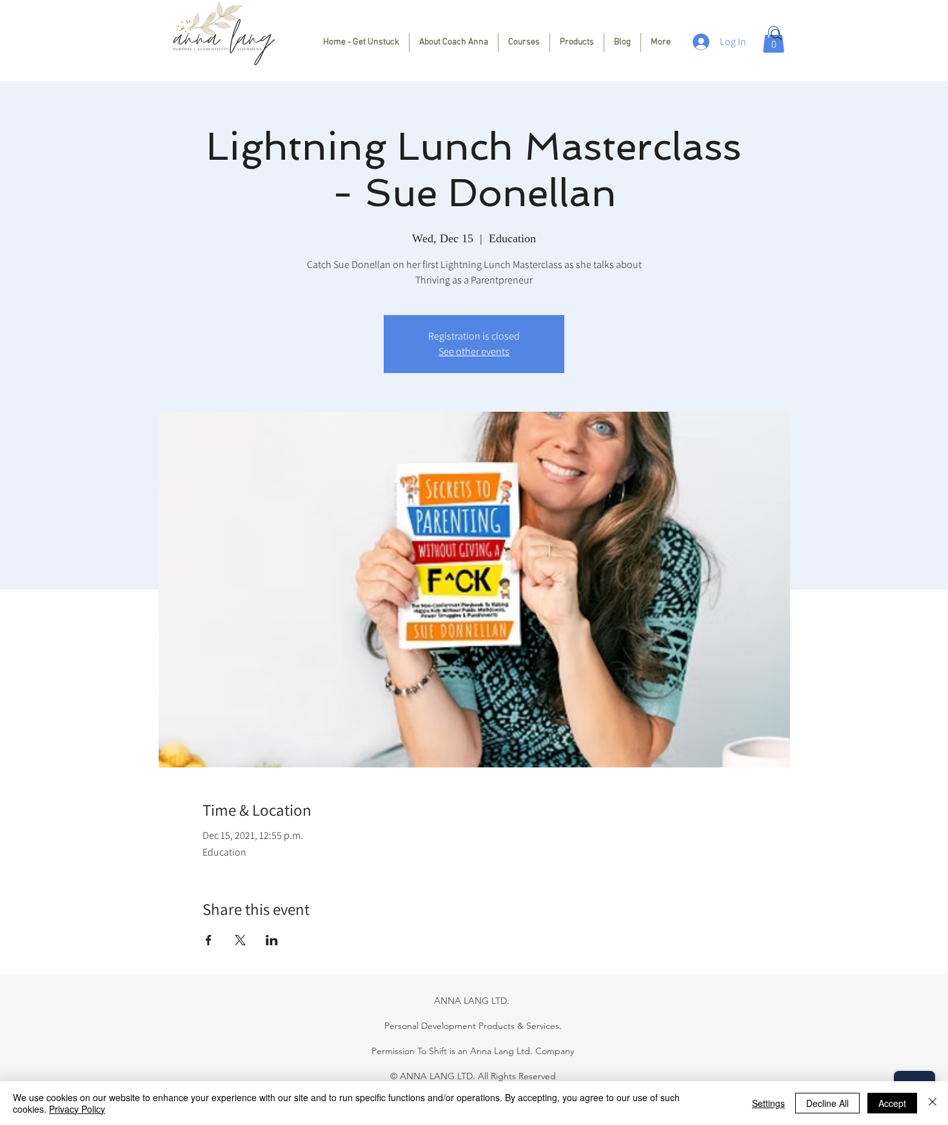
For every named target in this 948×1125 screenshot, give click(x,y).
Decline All (827, 1103)
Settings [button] (768, 1103)
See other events (474, 351)
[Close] (932, 1103)
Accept (892, 1103)
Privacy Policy (77, 1108)
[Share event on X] (240, 940)
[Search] (776, 34)
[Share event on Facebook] (208, 940)
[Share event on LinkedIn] (272, 940)
